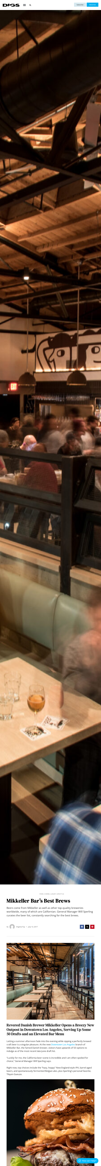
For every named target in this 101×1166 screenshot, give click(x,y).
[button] (24, 5)
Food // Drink (44, 894)
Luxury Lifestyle (57, 894)
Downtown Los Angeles (63, 1044)
